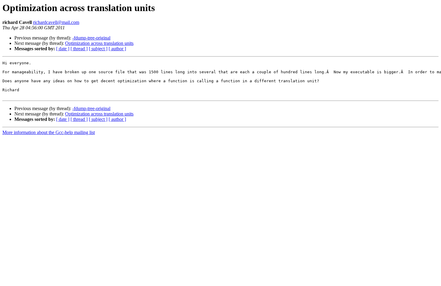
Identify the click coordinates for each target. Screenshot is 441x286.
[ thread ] (79, 48)
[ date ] (62, 48)
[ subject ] (98, 48)
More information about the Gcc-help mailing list (48, 132)
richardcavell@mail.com (56, 22)
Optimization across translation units (99, 43)
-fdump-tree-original (91, 37)
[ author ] (117, 48)
